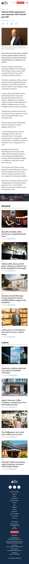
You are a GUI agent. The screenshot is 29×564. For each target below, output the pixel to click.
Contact (14, 496)
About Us (14, 494)
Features (14, 502)
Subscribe (20, 2)
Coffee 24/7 (14, 511)
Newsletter (15, 532)
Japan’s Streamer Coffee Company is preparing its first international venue (14, 402)
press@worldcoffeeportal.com (14, 550)
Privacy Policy (14, 515)
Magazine (14, 507)
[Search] (14, 3)
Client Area (14, 518)
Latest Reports (14, 498)
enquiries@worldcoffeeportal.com (14, 543)
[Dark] (12, 3)
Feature (4, 429)
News (3, 9)
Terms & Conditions (14, 513)
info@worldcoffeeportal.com (14, 539)
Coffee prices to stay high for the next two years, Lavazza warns (13, 332)
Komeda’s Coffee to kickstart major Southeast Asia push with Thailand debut (13, 464)
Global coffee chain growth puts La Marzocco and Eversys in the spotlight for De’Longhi (14, 266)
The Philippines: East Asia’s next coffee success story (13, 433)
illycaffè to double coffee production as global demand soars (14, 234)
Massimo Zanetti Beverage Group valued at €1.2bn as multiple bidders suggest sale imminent (14, 299)
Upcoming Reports (14, 500)
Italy (7, 9)
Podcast (14, 509)
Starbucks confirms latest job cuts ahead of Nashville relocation (14, 370)
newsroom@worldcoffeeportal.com (14, 546)
